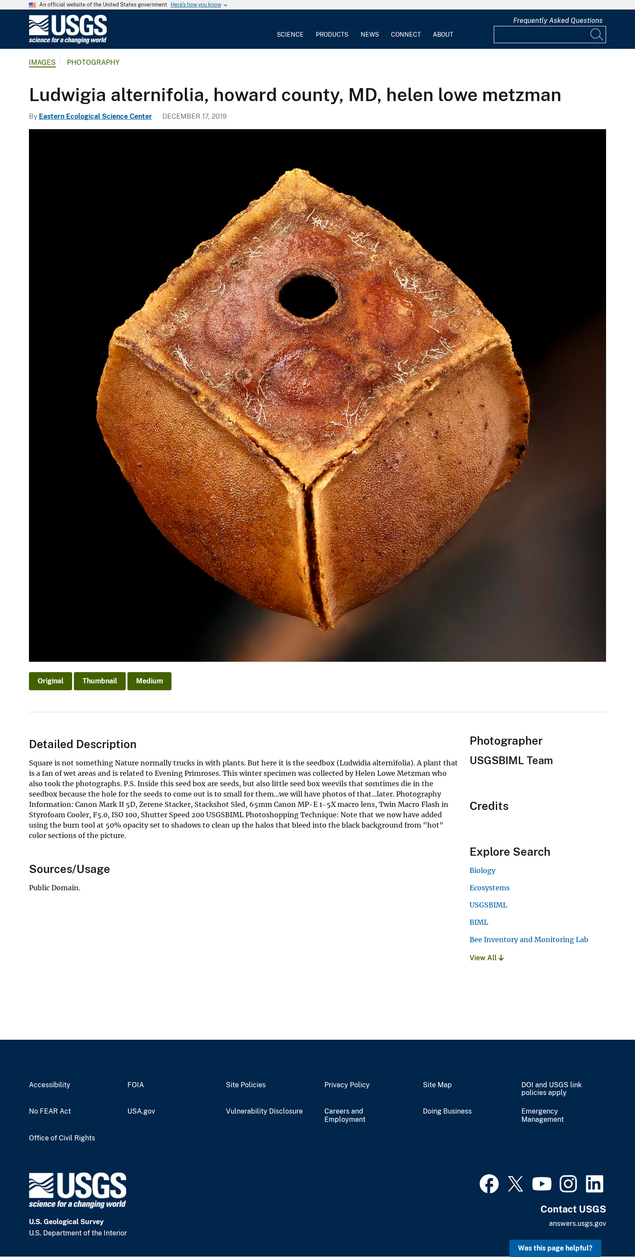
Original (51, 681)
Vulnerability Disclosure (264, 1111)
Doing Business (447, 1111)
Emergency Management (542, 1116)
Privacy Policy (347, 1085)
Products (332, 34)
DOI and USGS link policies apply (551, 1089)
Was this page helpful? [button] (555, 1248)
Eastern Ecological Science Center (95, 116)
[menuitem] (290, 29)
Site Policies (246, 1085)
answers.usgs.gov (577, 1223)
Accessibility (49, 1085)
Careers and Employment (344, 1116)
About (443, 34)
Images (42, 62)
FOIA (135, 1085)
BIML (479, 922)
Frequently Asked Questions (558, 20)
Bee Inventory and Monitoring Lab (529, 939)
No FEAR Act (50, 1111)
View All (484, 958)
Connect (406, 34)
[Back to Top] (604, 1226)
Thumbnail (100, 681)
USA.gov (141, 1111)
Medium (149, 681)
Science (290, 34)
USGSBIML (488, 905)
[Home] (68, 42)
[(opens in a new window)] (489, 1182)
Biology (482, 870)
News (370, 34)
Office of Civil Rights (62, 1138)
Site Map (437, 1085)
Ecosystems (490, 887)
